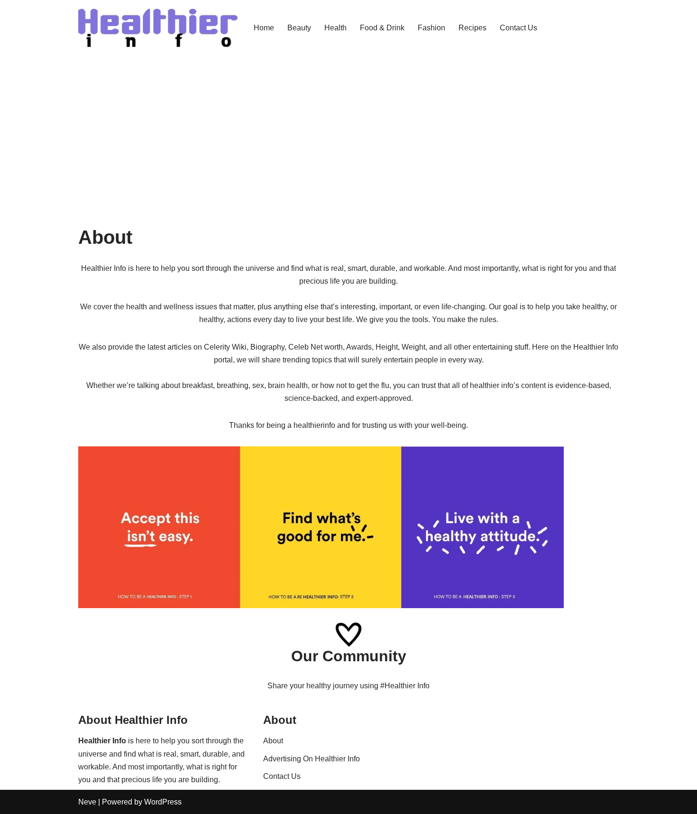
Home (264, 28)
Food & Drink (382, 28)
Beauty (299, 28)
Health (335, 28)
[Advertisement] (348, 127)
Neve (87, 802)
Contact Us (518, 28)
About (273, 741)
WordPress (163, 802)
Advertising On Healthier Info (311, 759)
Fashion (431, 28)
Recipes (472, 28)
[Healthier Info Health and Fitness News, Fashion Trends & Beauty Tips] (158, 28)
